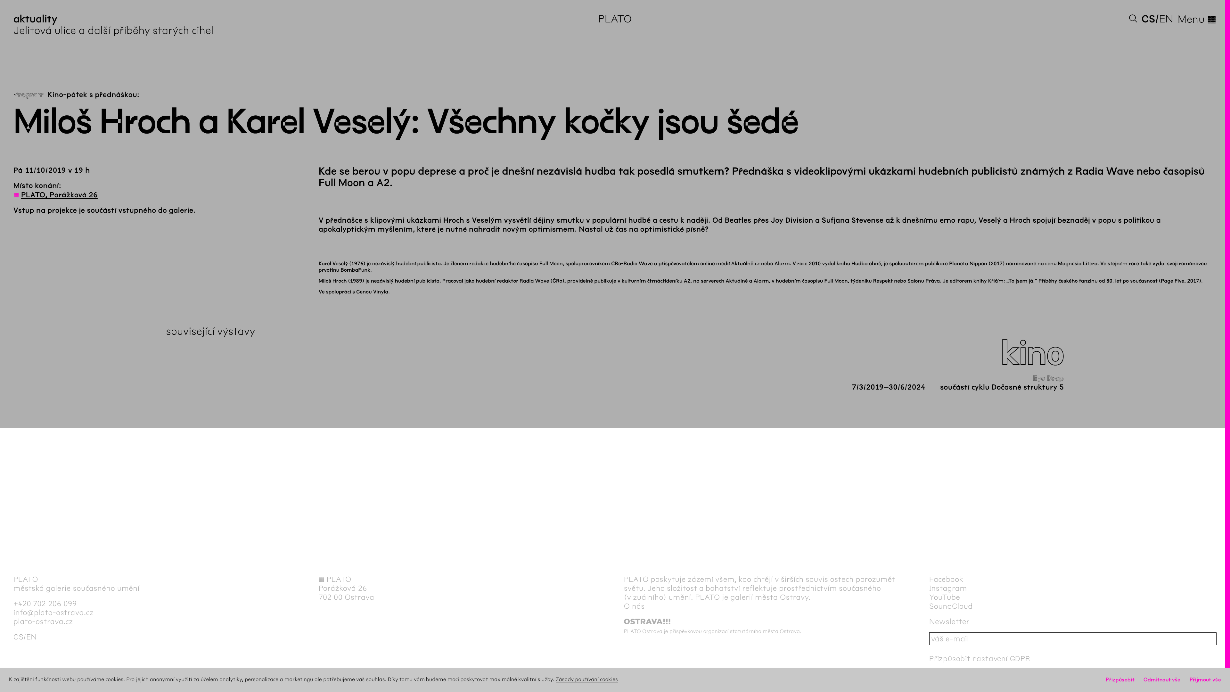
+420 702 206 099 (45, 603)
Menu (1197, 19)
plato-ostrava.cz (43, 621)
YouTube (944, 597)
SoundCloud (951, 606)
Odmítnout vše (1162, 679)
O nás (634, 606)
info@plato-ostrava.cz (53, 612)
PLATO (615, 19)
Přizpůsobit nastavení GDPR (979, 659)
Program (29, 95)
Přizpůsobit (1120, 679)
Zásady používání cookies (587, 679)
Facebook (946, 579)
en (1166, 19)
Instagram (948, 588)
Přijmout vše (1205, 679)
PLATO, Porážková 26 (59, 195)
